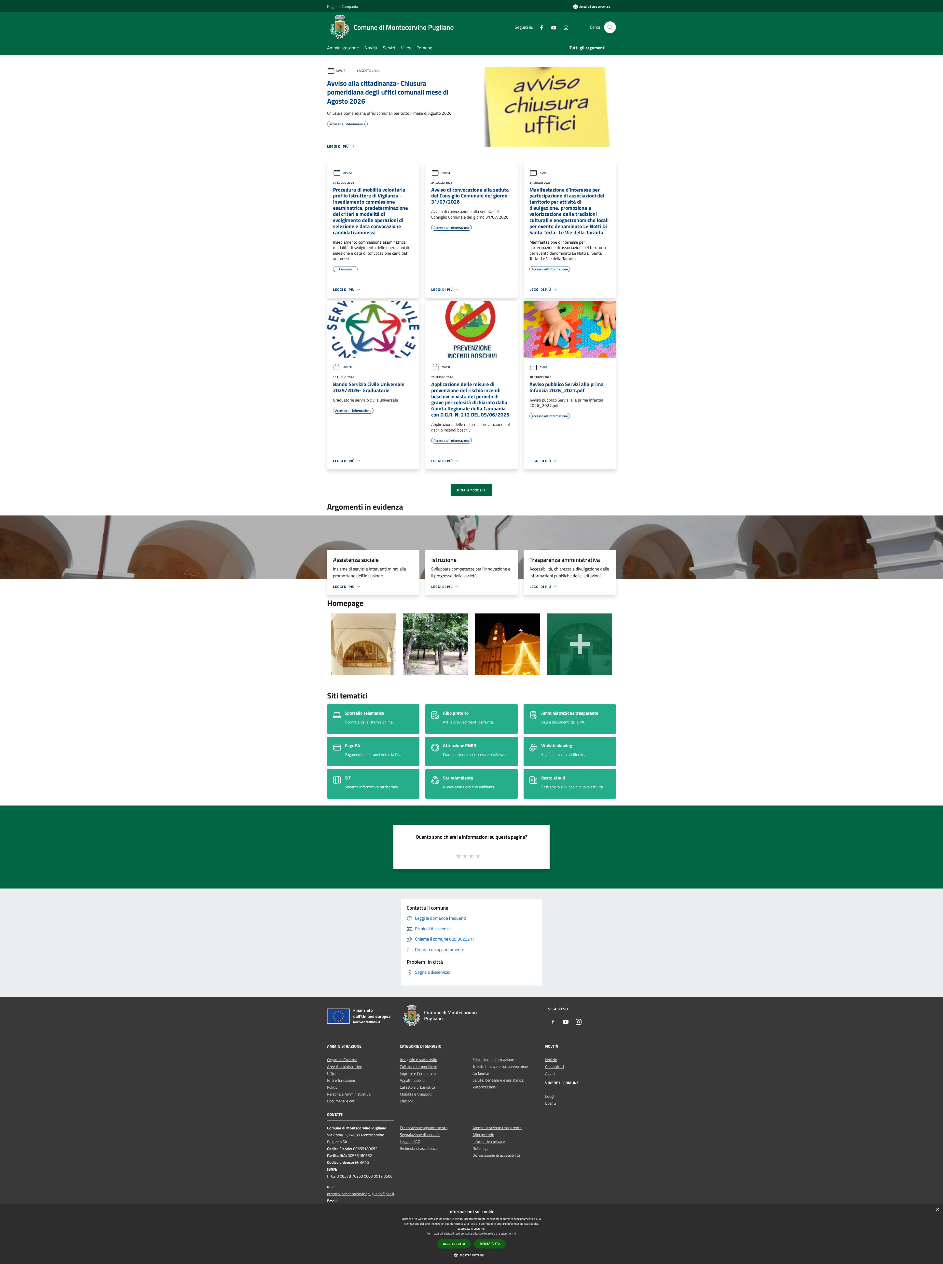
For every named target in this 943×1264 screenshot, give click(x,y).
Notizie (551, 1060)
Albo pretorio (483, 1135)
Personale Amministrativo (349, 1094)
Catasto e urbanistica (417, 1087)
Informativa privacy (488, 1141)
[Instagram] (564, 27)
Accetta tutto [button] (454, 1243)
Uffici (331, 1073)
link (514, 1233)
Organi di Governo (342, 1060)
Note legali (481, 1148)
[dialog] (471, 1234)
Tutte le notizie (469, 490)
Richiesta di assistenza (419, 1148)
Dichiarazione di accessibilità (496, 1155)
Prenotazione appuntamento (423, 1128)
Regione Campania (342, 6)
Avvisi (341, 70)
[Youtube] (552, 27)
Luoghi (550, 1096)
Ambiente (480, 1073)
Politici (332, 1087)
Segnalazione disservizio (420, 1135)
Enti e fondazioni (341, 1080)
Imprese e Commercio (418, 1073)
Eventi (550, 1103)
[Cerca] (610, 27)
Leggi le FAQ (410, 1141)
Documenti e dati (341, 1101)
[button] (471, 1255)
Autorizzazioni (484, 1087)
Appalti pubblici (412, 1080)
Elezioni (406, 1101)
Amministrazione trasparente (497, 1128)
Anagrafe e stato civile (418, 1060)
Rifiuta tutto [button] (490, 1243)
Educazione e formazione (493, 1059)
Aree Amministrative (344, 1067)
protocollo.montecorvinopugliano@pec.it (360, 1194)
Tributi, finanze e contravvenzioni (500, 1066)
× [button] (937, 1209)
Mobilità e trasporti (416, 1094)
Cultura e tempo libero (418, 1067)
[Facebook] (539, 27)
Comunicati (554, 1067)
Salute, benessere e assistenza (498, 1080)
